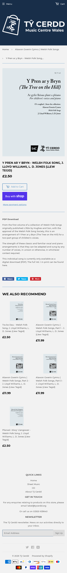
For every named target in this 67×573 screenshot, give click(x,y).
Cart (62, 4)
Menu (9, 4)
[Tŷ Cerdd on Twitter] (27, 547)
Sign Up (59, 533)
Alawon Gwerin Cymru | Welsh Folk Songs (37, 49)
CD (33, 488)
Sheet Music (33, 484)
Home (5, 49)
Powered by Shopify (42, 556)
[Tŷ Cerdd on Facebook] (32, 547)
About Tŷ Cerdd (33, 491)
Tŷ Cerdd (24, 556)
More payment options (14, 204)
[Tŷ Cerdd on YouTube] (38, 547)
